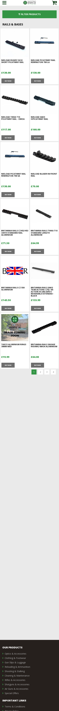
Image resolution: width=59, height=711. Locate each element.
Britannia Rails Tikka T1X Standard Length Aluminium (44, 232)
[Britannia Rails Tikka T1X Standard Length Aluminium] (44, 214)
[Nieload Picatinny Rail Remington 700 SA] (14, 157)
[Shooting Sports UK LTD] (29, 3)
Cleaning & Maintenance (17, 675)
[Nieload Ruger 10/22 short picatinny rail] (14, 43)
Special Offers (12, 693)
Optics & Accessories (15, 653)
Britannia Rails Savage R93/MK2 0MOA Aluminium (44, 345)
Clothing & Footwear (15, 658)
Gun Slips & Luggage (15, 662)
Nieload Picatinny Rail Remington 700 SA (13, 174)
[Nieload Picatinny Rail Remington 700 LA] (44, 43)
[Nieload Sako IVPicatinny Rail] (44, 100)
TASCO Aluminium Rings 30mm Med (13, 345)
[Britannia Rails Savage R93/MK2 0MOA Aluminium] (44, 327)
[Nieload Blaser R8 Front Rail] (44, 157)
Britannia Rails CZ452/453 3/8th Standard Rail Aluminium (14, 232)
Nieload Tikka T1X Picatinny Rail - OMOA (13, 118)
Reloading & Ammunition (17, 666)
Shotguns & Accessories (17, 684)
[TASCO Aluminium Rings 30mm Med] (14, 327)
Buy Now (8, 81)
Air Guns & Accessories (16, 688)
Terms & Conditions (15, 706)
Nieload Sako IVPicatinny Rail (39, 118)
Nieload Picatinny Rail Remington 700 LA (43, 61)
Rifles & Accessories (15, 680)
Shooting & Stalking (15, 671)
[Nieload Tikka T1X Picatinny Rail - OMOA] (14, 100)
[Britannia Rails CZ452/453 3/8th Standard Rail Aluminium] (14, 214)
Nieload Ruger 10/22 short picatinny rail (12, 61)
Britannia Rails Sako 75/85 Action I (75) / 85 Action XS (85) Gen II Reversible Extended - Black (42, 291)
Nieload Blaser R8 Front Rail (44, 174)
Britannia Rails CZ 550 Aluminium (13, 288)
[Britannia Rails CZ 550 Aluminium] (14, 271)
